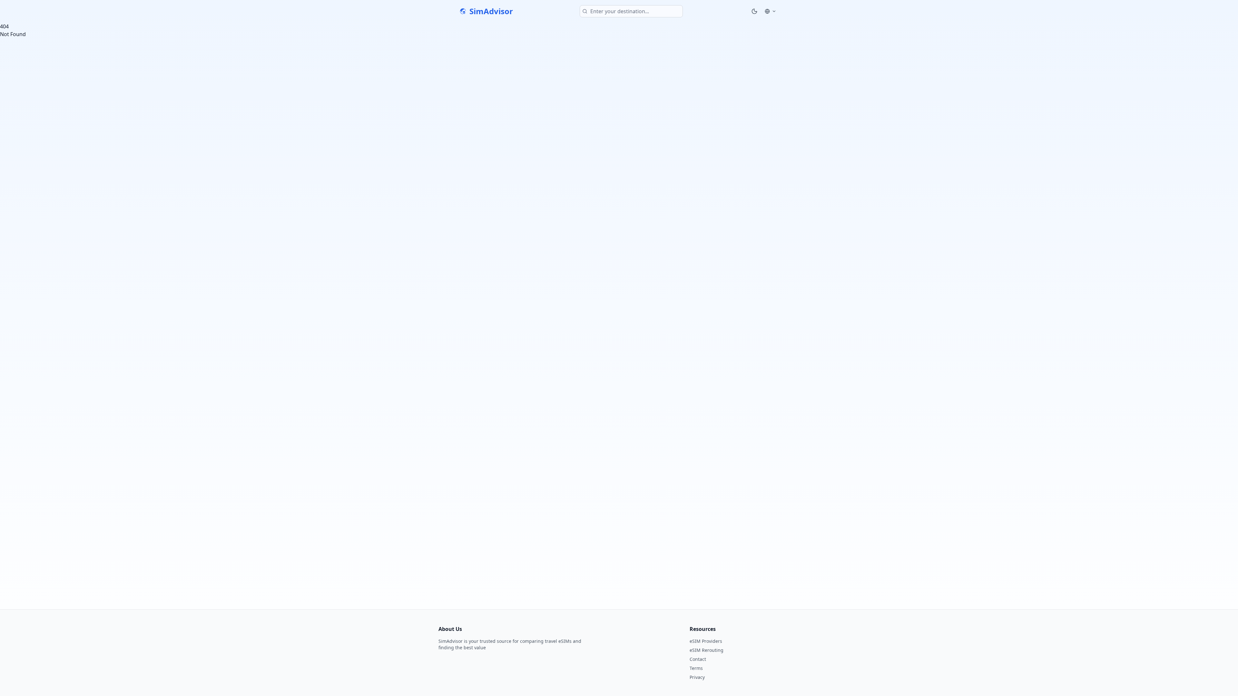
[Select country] (770, 11)
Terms (696, 668)
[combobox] (631, 11)
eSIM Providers (706, 641)
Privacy (697, 677)
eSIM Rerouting (706, 650)
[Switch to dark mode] (754, 11)
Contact (698, 659)
